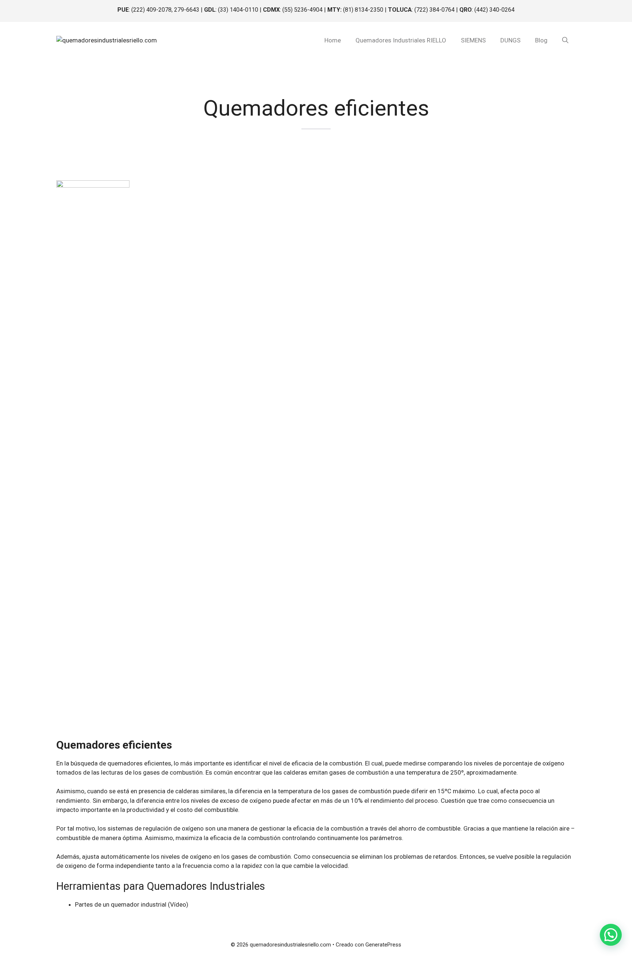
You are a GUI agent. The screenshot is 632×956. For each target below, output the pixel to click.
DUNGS (510, 40)
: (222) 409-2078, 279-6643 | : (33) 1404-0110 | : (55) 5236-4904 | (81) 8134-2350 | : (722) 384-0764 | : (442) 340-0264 (316, 9)
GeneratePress (383, 944)
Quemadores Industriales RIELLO (401, 40)
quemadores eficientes (139, 763)
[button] (565, 40)
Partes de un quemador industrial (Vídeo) (131, 904)
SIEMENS (473, 40)
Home (332, 40)
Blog (541, 40)
